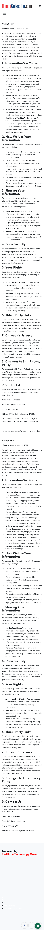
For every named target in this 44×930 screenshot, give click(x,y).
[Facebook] (24, 925)
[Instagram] (32, 925)
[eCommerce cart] (39, 6)
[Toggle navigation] (4, 13)
